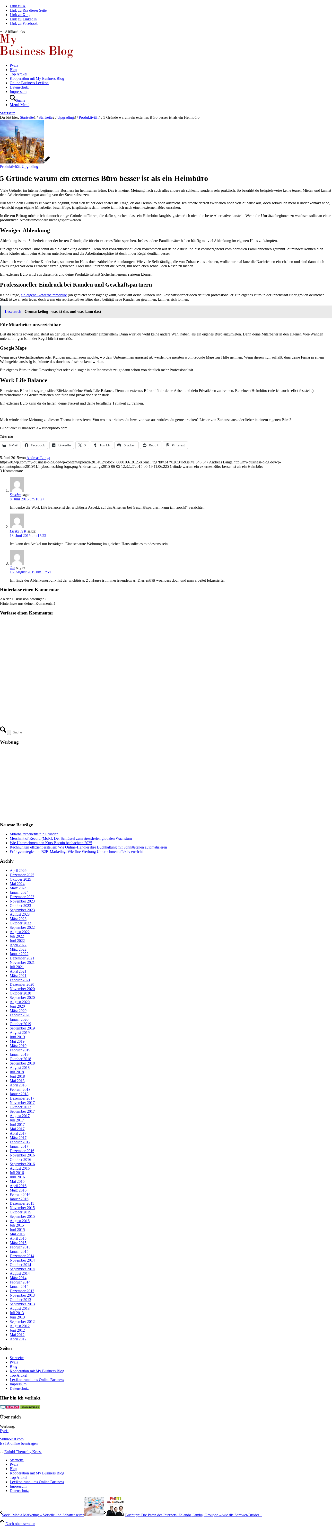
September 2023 (22, 910)
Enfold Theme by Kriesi (23, 1452)
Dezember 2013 (22, 1291)
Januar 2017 (19, 1146)
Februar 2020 (20, 1015)
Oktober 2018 (20, 1059)
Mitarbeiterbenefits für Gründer (34, 834)
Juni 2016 (17, 1177)
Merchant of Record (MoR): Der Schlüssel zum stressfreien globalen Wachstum (71, 838)
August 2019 (20, 1032)
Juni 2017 (17, 1124)
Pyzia (14, 1362)
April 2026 (18, 870)
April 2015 (18, 1238)
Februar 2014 (20, 1282)
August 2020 (20, 1002)
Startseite (7, 113)
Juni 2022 (17, 941)
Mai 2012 (17, 1335)
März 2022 (18, 949)
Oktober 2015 (20, 1212)
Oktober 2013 (20, 1300)
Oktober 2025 (20, 879)
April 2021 (18, 971)
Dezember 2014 (22, 1256)
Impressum (18, 1384)
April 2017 (18, 1133)
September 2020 (22, 997)
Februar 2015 (20, 1247)
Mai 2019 (17, 1041)
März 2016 (18, 1190)
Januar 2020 (19, 1019)
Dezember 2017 (22, 1098)
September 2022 (22, 927)
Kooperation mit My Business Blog (37, 1371)
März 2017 (18, 1138)
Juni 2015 (17, 1230)
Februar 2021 (20, 980)
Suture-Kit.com (12, 1439)
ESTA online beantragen (19, 1443)
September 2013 (22, 1304)
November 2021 (22, 962)
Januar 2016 (19, 1199)
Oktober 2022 (20, 923)
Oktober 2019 (20, 1024)
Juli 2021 (17, 967)
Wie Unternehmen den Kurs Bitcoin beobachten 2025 (51, 843)
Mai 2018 (17, 1081)
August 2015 (20, 1221)
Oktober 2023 (20, 905)
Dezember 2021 (22, 958)
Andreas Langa (38, 458)
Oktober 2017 (20, 1107)
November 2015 (22, 1208)
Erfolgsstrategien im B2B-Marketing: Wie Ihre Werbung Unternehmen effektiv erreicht (76, 851)
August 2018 (20, 1067)
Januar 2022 (19, 954)
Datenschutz (19, 1388)
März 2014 (18, 1278)
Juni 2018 (17, 1076)
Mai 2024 (17, 884)
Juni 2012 (17, 1330)
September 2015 (22, 1216)
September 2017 (22, 1111)
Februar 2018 (20, 1089)
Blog (13, 1366)
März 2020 (18, 1011)
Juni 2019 (17, 1037)
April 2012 (18, 1339)
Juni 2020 (17, 1006)
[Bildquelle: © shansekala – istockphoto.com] (25, 162)
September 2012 (22, 1321)
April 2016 (18, 1186)
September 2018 (22, 1063)
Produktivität (10, 166)
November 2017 (22, 1103)
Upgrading (30, 166)
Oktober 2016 (20, 1159)
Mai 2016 (17, 1181)
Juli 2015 (17, 1225)
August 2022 (20, 932)
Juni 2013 (17, 1317)
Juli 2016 (17, 1173)
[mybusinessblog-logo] (36, 57)
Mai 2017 (17, 1129)
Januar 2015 (19, 1251)
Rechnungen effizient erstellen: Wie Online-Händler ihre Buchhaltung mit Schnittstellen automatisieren (88, 847)
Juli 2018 (17, 1072)
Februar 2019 (20, 1050)
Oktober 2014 (20, 1265)
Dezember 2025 (22, 875)
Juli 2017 (17, 1120)
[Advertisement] (146, 783)
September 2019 (22, 1028)
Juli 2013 (17, 1313)
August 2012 (20, 1326)
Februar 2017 (20, 1142)
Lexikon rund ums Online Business (37, 1380)
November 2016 (22, 1155)
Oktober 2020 (20, 993)
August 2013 (20, 1308)
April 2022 (18, 945)
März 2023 (18, 919)
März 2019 (18, 1046)
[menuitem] (171, 65)
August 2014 (20, 1273)
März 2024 (18, 888)
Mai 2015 (17, 1234)
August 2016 (20, 1168)
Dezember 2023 (22, 897)
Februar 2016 (20, 1194)
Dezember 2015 (22, 1203)
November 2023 (22, 901)
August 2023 (20, 914)
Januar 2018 (19, 1094)
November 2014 (22, 1260)
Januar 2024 (19, 892)
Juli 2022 (17, 936)
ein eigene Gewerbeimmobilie (44, 295)
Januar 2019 (19, 1054)
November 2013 (22, 1295)
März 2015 (18, 1243)
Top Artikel (18, 1375)
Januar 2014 (19, 1286)
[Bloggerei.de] (9, 1408)
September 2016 (22, 1164)
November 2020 (22, 989)
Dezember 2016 (22, 1151)
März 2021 (18, 976)
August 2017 (20, 1116)
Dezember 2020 (22, 984)
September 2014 (22, 1269)
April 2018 (18, 1085)
